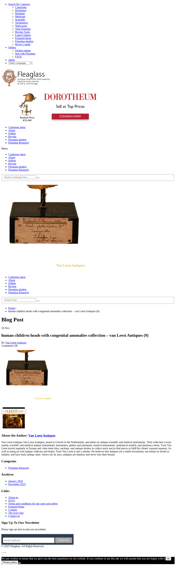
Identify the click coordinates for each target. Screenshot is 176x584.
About (11, 130)
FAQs (11, 500)
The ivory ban (16, 512)
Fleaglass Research (18, 142)
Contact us (14, 515)
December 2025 (17, 484)
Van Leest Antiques (15, 342)
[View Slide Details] (56, 121)
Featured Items (16, 506)
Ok (168, 558)
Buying (12, 136)
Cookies (12, 509)
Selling (12, 133)
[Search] (38, 177)
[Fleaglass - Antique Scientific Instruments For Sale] (26, 84)
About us (13, 497)
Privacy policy (10, 562)
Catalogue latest (16, 127)
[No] (19, 563)
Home (11, 308)
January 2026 (15, 481)
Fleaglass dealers (17, 139)
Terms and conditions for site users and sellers (33, 503)
